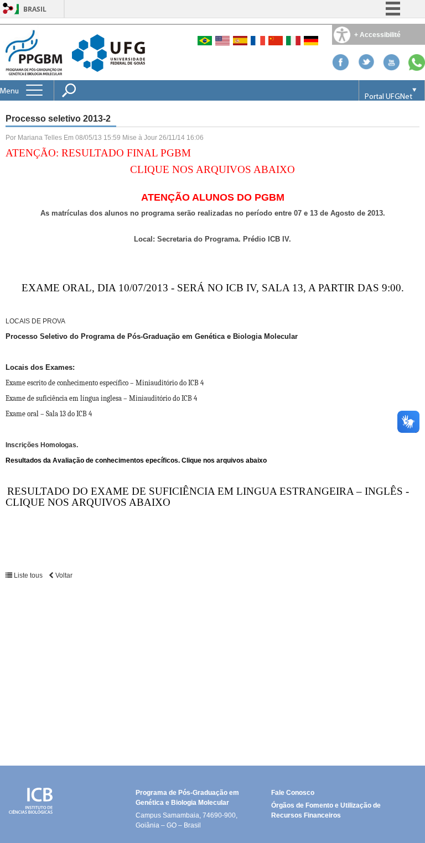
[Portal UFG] (108, 52)
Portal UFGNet (388, 97)
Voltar (63, 575)
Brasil (34, 9)
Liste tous (28, 575)
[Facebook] (340, 67)
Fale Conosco (292, 793)
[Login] (8, 9)
